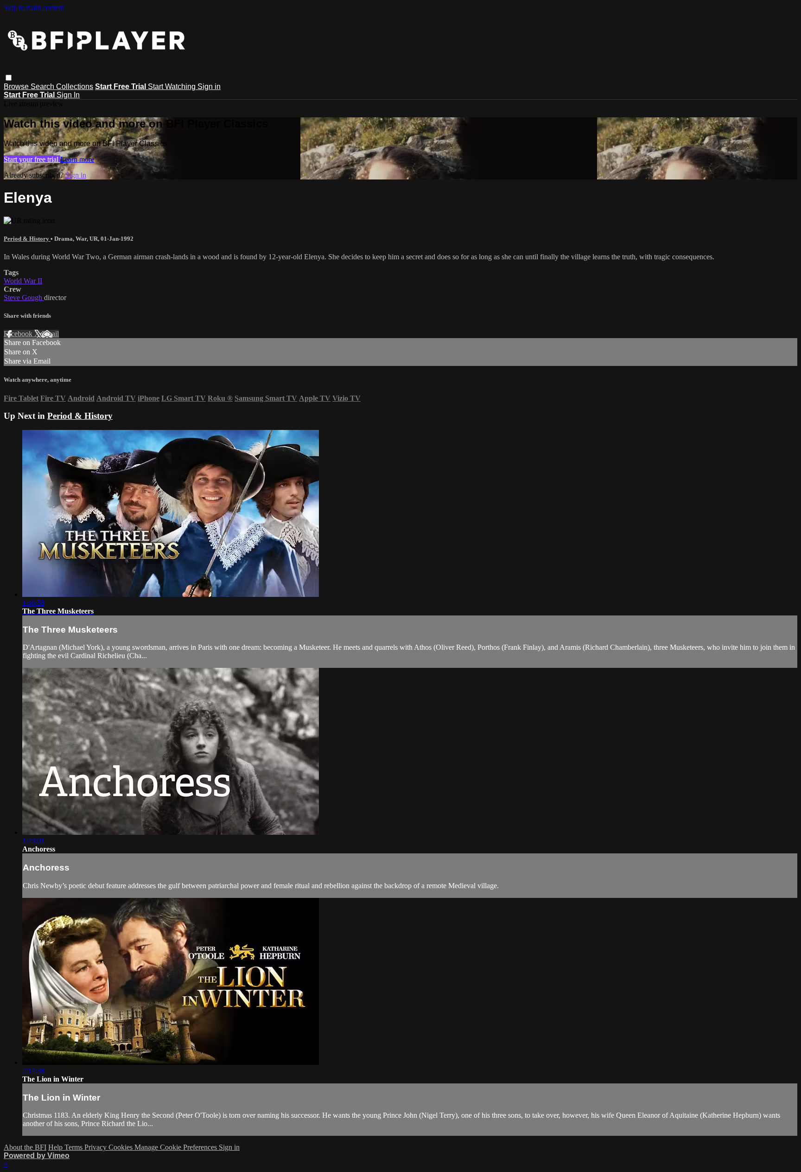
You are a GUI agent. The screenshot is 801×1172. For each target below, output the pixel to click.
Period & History (27, 238)
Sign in (209, 86)
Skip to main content (34, 8)
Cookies (121, 1147)
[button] (9, 78)
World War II (23, 281)
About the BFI (25, 1147)
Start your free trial (32, 159)
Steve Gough (24, 297)
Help (56, 1147)
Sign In (68, 95)
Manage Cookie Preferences (176, 1147)
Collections (74, 86)
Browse (17, 86)
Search (43, 86)
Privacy (96, 1147)
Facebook (19, 334)
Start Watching (172, 86)
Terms (74, 1147)
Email (50, 334)
